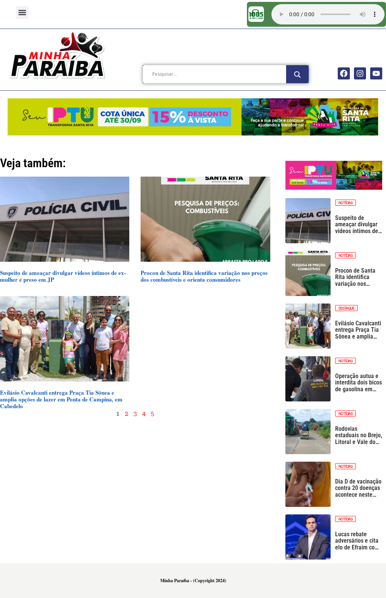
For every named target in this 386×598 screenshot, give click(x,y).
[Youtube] (376, 73)
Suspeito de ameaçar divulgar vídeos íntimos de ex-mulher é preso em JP (63, 276)
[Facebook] (344, 73)
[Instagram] (360, 73)
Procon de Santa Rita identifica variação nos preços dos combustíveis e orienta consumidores (204, 276)
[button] (22, 12)
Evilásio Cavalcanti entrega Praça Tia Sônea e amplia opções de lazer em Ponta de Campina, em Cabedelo (61, 399)
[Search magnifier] (297, 74)
